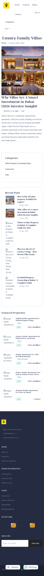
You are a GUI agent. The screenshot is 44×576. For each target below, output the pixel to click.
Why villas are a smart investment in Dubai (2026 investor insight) (27, 212)
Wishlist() (9, 22)
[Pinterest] (35, 572)
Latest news (9, 169)
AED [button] (6, 29)
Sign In (37, 12)
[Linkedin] (30, 572)
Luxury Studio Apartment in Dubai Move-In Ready (28, 337)
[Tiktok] (39, 572)
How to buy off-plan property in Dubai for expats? (27, 199)
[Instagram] (26, 572)
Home (3, 43)
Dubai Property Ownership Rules (18, 163)
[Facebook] (17, 572)
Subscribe (35, 543)
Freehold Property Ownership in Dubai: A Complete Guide (27, 280)
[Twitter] (21, 572)
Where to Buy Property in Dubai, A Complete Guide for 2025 (27, 225)
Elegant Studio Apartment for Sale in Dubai (27, 391)
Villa (16, 111)
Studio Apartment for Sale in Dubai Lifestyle (27, 355)
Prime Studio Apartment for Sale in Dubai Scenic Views (28, 373)
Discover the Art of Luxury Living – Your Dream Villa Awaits (27, 252)
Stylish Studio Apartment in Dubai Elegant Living (27, 319)
